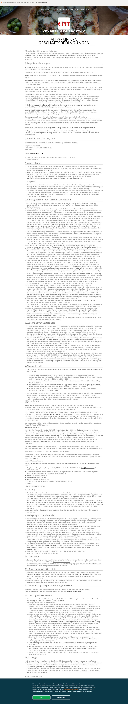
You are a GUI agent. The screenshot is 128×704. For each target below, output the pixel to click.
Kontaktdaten (72, 9)
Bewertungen (58, 9)
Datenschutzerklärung (74, 591)
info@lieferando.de (36, 153)
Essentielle (61, 697)
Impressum (84, 9)
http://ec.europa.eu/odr (54, 545)
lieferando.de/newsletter (61, 562)
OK (41, 697)
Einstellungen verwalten (71, 689)
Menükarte (45, 9)
